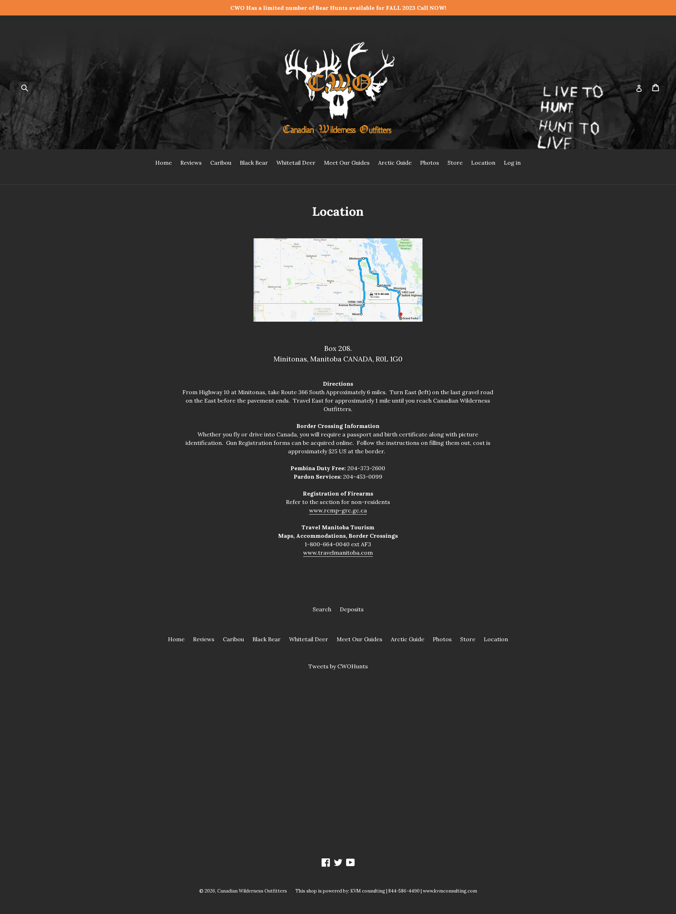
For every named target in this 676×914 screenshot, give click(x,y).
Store (455, 162)
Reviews (191, 162)
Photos (429, 162)
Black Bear (254, 162)
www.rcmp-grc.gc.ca (338, 510)
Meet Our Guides (347, 162)
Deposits (352, 609)
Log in (512, 162)
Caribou (220, 162)
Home (163, 162)
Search (322, 609)
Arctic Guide (395, 162)
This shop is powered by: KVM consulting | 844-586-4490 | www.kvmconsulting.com (386, 891)
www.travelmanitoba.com (338, 552)
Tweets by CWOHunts (338, 666)
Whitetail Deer (295, 162)
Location (483, 162)
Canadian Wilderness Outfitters (252, 891)
